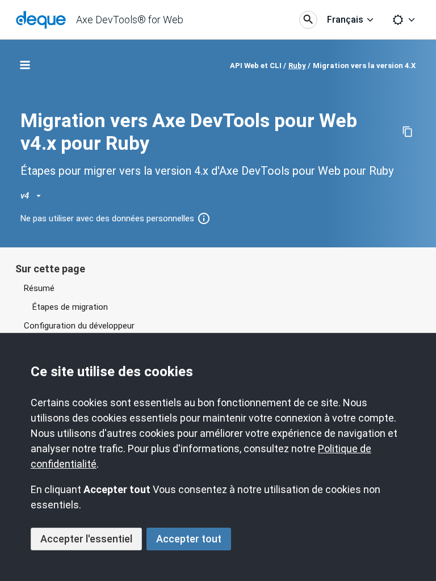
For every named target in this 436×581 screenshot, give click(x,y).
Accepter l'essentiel (86, 539)
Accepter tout (188, 539)
